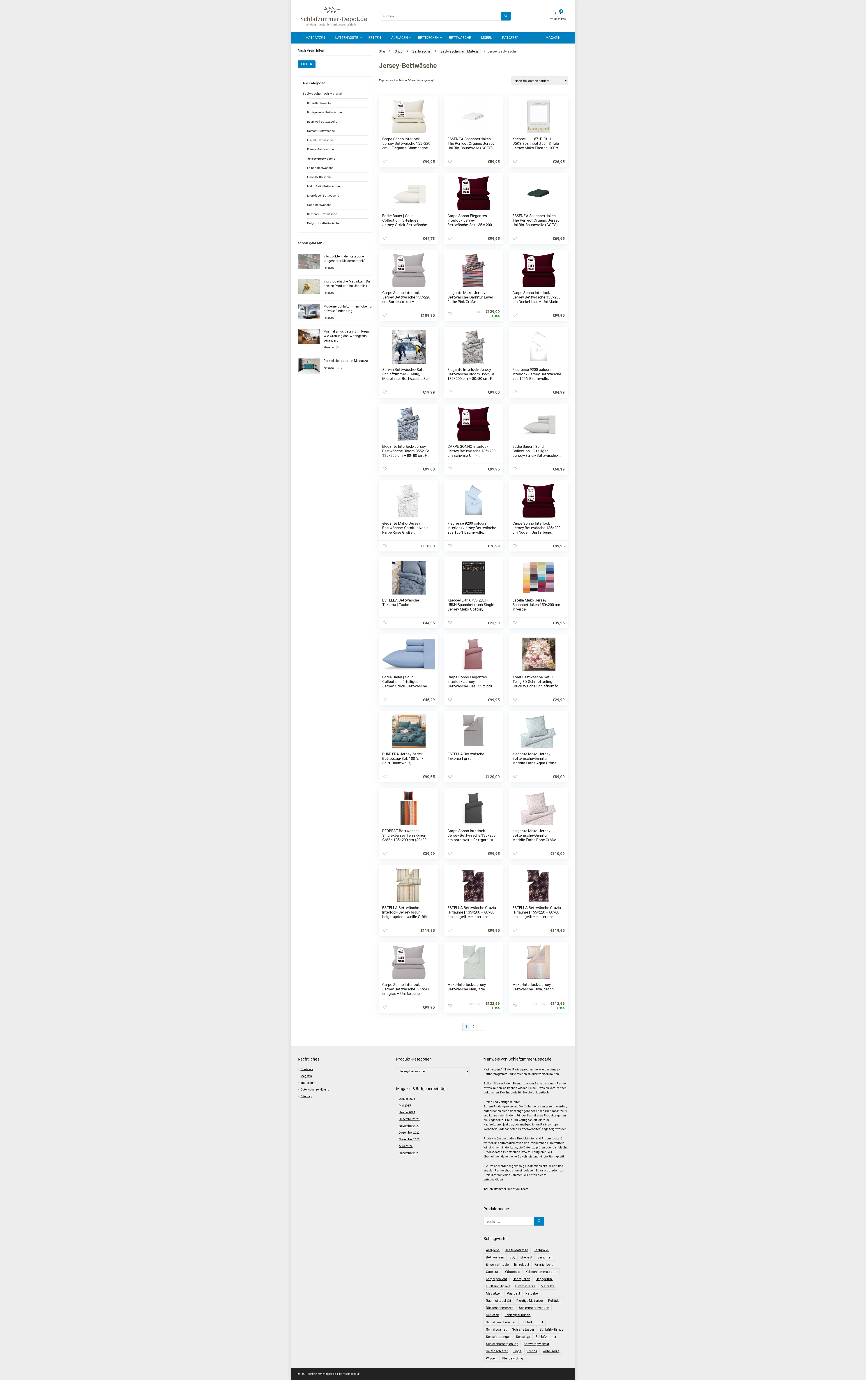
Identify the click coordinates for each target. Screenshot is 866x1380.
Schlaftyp (523, 1337)
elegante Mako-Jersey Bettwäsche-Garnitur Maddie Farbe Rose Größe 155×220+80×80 (534, 838)
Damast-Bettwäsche (321, 131)
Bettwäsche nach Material (322, 94)
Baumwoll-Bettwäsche (322, 121)
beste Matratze (516, 1250)
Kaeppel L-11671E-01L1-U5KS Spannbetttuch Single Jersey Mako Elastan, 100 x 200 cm (535, 146)
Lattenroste (346, 38)
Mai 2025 (405, 1105)
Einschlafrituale (497, 1264)
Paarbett (513, 1293)
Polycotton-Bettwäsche (323, 223)
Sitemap (306, 1096)
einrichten (545, 1257)
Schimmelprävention (534, 1308)
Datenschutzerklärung (315, 1089)
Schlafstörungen (498, 1337)
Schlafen (492, 1315)
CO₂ (512, 1257)
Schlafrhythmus (551, 1329)
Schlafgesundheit (517, 1315)
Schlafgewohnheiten (501, 1322)
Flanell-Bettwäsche (320, 140)
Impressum (308, 1082)
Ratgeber (510, 38)
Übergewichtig (512, 1358)
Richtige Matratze (529, 1300)
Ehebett (526, 1257)
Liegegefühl (544, 1279)
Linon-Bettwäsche (319, 177)
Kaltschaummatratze (541, 1272)
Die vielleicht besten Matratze (346, 361)
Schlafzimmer (546, 1337)
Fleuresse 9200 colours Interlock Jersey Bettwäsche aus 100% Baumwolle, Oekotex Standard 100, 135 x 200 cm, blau (471, 532)
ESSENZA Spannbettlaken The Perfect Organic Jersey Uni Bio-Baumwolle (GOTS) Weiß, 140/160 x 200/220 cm (471, 146)
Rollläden (554, 1300)
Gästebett (512, 1272)
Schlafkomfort (532, 1322)
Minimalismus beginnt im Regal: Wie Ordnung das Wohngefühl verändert (347, 336)
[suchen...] (506, 16)
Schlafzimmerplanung (502, 1344)
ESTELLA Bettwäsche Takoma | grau (465, 756)
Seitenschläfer (497, 1351)
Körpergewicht (496, 1279)
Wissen (491, 1358)
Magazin (553, 38)
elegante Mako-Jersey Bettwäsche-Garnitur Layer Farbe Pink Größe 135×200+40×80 (470, 299)
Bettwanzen (495, 1257)
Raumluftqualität (498, 1300)
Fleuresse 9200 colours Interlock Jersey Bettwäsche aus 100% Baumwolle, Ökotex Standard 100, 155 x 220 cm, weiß (536, 378)
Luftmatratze (525, 1286)
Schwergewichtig (536, 1344)
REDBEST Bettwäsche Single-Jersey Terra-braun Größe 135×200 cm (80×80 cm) (404, 838)
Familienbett (543, 1264)
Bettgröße (541, 1250)
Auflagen (399, 38)
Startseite (307, 1069)
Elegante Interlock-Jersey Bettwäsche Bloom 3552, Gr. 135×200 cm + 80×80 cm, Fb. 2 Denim (406, 453)
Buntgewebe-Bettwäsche (324, 112)
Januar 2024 (407, 1112)
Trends (532, 1351)
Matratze (548, 1286)
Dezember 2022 (409, 1132)
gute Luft (493, 1272)
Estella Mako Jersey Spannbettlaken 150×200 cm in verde (536, 604)
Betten (375, 38)
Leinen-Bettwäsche (320, 168)
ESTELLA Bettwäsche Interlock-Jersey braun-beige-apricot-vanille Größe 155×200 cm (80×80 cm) (405, 914)
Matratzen (315, 38)
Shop (398, 51)
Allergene (493, 1250)
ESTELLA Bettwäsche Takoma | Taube (400, 602)
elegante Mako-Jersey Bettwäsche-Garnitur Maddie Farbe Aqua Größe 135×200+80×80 (534, 761)
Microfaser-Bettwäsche (323, 195)
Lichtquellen (521, 1279)
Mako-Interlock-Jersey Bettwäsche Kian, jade (466, 986)
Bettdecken (428, 38)
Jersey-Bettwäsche (321, 158)
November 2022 (409, 1139)
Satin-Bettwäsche (319, 205)
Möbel (486, 38)
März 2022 (405, 1146)
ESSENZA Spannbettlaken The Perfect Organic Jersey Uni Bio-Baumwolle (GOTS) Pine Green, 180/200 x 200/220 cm (535, 225)
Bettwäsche (460, 38)
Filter (306, 64)
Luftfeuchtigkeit (498, 1286)
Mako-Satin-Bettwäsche (323, 186)
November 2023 (409, 1125)
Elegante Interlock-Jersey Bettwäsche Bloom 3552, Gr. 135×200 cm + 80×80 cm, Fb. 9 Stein (471, 376)
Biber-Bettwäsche (319, 103)
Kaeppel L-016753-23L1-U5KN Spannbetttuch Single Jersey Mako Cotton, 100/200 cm (470, 607)
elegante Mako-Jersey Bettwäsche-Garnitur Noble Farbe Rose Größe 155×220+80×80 (405, 530)
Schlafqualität (496, 1329)
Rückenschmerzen (500, 1308)
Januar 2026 (407, 1098)
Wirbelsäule (551, 1351)
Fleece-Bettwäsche (320, 149)
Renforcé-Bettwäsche (322, 214)
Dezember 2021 (409, 1153)
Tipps (517, 1351)
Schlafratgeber (523, 1329)
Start (383, 51)
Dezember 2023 (409, 1119)
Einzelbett (521, 1264)
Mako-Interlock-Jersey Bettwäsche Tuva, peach (533, 986)
